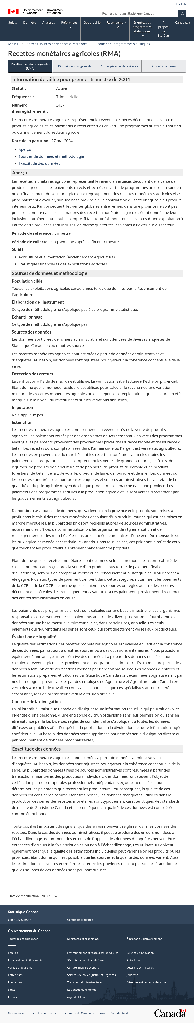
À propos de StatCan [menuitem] (163, 29)
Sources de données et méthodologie (51, 156)
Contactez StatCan (19, 920)
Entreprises (15, 975)
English (181, 4)
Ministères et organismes (83, 939)
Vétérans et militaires (140, 967)
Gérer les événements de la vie (146, 982)
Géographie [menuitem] (92, 22)
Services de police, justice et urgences (91, 975)
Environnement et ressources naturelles (92, 953)
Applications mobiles (46, 1013)
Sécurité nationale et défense (86, 960)
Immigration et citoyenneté (25, 960)
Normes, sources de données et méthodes (56, 44)
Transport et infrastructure (84, 982)
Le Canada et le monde (81, 989)
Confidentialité (120, 1013)
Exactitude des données (39, 163)
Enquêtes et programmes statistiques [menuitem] (142, 26)
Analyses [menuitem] (48, 22)
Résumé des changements (75, 66)
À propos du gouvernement (144, 939)
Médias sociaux (17, 1013)
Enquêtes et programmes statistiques (123, 44)
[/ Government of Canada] (35, 12)
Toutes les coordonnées (23, 939)
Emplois (13, 953)
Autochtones (135, 960)
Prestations (15, 982)
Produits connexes (164, 66)
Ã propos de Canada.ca (79, 1013)
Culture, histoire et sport (83, 967)
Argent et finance (78, 997)
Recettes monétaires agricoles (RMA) (30, 66)
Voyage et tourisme (20, 967)
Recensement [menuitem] (116, 22)
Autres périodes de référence (119, 66)
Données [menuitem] (29, 22)
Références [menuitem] (69, 22)
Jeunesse (132, 975)
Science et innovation (140, 953)
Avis (102, 1013)
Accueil (13, 44)
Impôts (12, 997)
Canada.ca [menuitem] (182, 22)
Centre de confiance (80, 920)
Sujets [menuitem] (12, 22)
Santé (11, 989)
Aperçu (25, 149)
